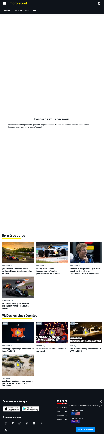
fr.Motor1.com (62, 407)
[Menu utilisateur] (98, 3)
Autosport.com (63, 415)
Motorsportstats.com (65, 419)
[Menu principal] (5, 4)
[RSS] (5, 430)
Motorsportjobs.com (65, 411)
